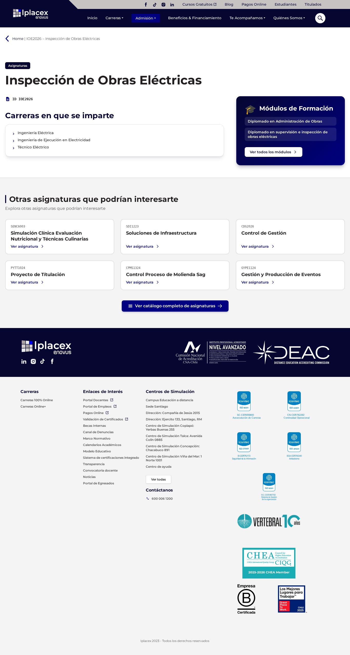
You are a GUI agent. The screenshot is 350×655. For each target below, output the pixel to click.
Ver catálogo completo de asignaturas (175, 305)
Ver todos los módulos (270, 152)
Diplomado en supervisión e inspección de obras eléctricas (288, 134)
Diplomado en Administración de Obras (285, 121)
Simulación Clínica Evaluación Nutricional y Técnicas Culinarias (49, 236)
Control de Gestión (263, 233)
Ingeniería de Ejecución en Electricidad (54, 140)
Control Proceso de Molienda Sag (165, 274)
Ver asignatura (24, 246)
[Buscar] (320, 18)
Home (17, 38)
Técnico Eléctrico (33, 147)
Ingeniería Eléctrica (36, 133)
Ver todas (158, 479)
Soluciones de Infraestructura (161, 233)
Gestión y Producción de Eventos (281, 274)
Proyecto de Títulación (38, 274)
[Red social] (145, 4)
